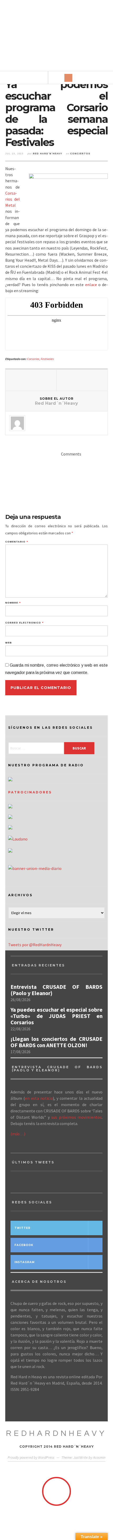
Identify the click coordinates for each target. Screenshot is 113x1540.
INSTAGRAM (24, 1262)
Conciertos (80, 153)
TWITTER (22, 1228)
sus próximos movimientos (76, 1117)
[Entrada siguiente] (81, 380)
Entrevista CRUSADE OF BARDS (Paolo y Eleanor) (56, 990)
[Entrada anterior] (31, 380)
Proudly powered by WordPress (31, 1457)
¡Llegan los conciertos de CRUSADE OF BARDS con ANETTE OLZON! (56, 1042)
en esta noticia (39, 1098)
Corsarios (33, 359)
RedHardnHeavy (56, 1433)
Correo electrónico (24, 623)
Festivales (47, 359)
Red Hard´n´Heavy (47, 153)
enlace (91, 284)
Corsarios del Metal (12, 199)
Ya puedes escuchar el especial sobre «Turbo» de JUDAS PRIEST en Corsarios (56, 1016)
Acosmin (99, 1457)
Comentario (16, 542)
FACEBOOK (23, 1245)
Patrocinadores (30, 792)
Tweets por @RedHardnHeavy (34, 944)
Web (8, 643)
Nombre (12, 603)
